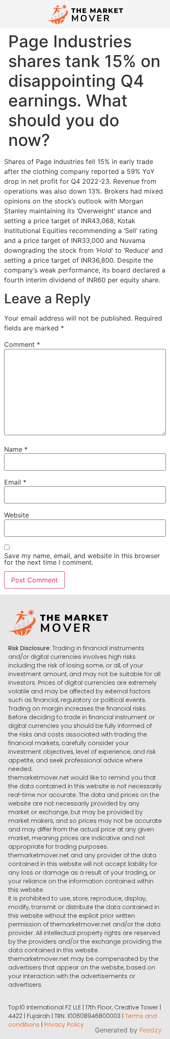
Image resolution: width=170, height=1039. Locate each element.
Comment (22, 344)
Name (16, 449)
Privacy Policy (64, 1025)
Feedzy (150, 1030)
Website (16, 515)
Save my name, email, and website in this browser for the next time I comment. (82, 559)
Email (15, 482)
